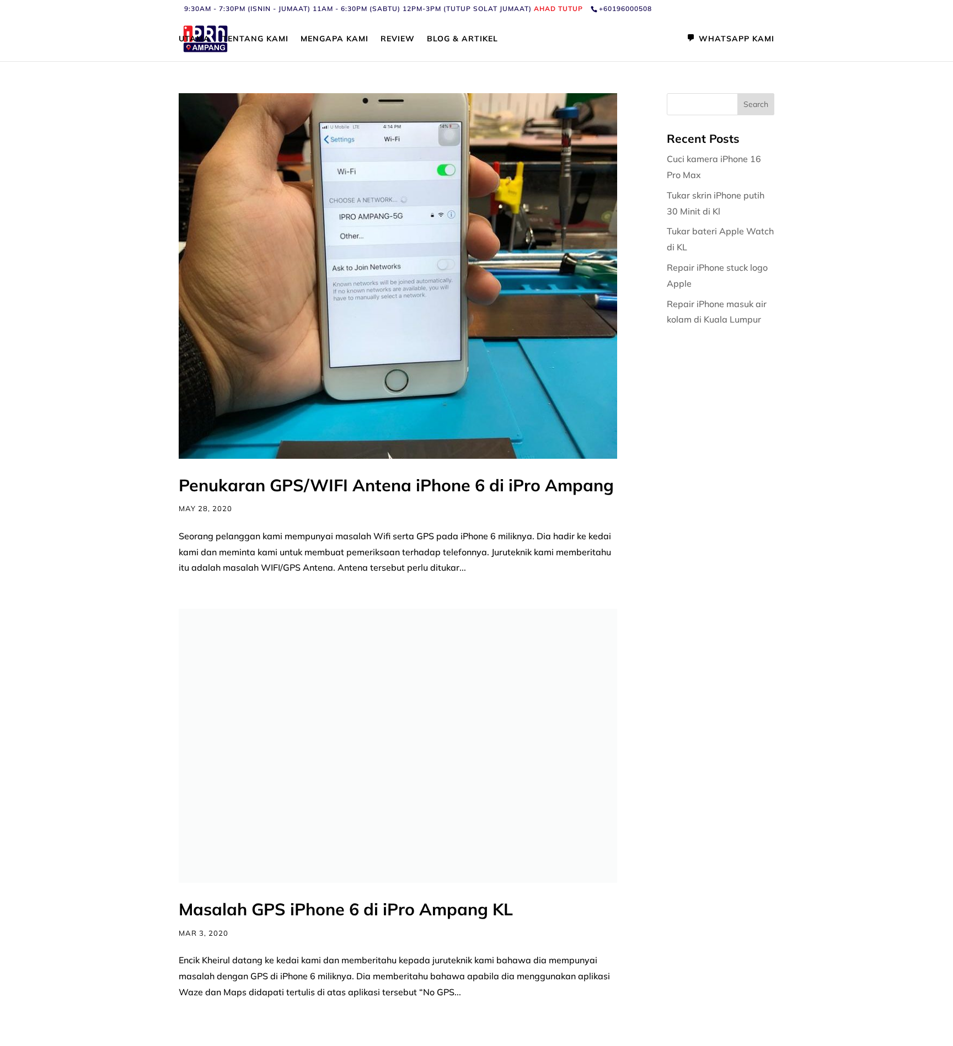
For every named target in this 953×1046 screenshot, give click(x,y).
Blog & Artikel (462, 39)
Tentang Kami (255, 39)
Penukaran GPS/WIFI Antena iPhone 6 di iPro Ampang (396, 485)
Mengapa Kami (334, 39)
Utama (194, 39)
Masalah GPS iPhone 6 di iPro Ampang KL (346, 909)
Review (398, 39)
